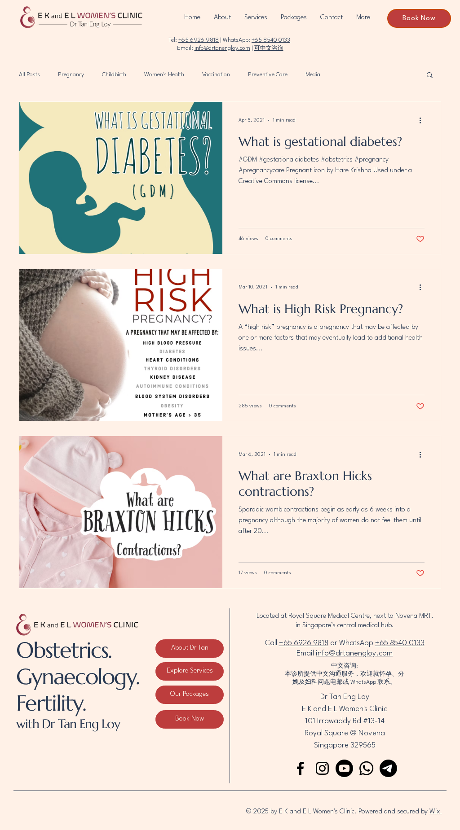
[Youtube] (344, 768)
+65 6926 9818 (198, 40)
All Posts (29, 75)
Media (312, 75)
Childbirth (114, 75)
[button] (429, 75)
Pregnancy (71, 75)
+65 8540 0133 (271, 40)
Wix (435, 811)
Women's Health (164, 75)
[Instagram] (322, 768)
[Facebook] (300, 768)
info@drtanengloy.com (222, 48)
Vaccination (216, 75)
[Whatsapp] (366, 768)
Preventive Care (268, 75)
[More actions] (423, 120)
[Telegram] (388, 768)
